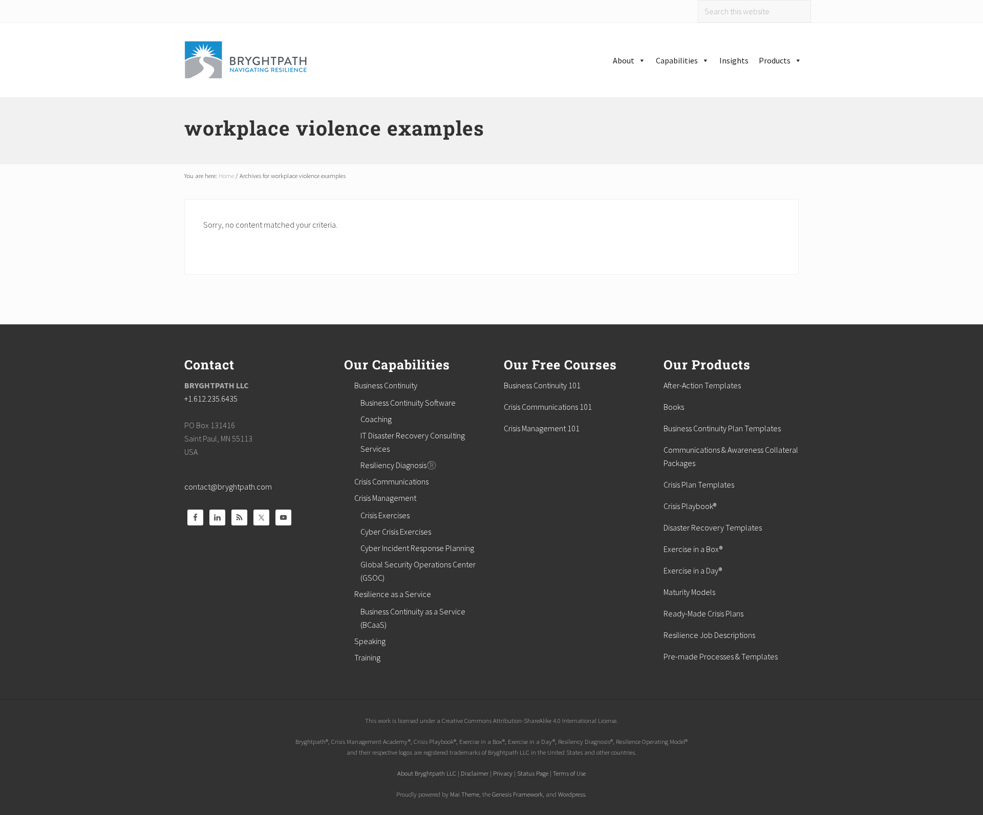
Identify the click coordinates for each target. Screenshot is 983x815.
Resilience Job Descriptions (709, 635)
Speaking (370, 641)
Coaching (376, 419)
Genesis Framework (517, 794)
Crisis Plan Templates (699, 484)
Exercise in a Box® (693, 549)
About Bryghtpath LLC (426, 773)
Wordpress (571, 794)
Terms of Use (569, 773)
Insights (734, 60)
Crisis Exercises (385, 515)
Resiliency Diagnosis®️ (398, 465)
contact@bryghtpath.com (228, 486)
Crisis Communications (391, 481)
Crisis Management (385, 498)
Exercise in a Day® (693, 570)
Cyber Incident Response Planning (417, 548)
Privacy (502, 773)
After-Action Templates (702, 385)
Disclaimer (474, 773)
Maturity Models (689, 592)
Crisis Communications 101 (548, 407)
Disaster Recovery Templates (713, 527)
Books (674, 407)
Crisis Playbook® (690, 506)
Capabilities (677, 60)
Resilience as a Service (392, 594)
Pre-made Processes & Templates (721, 656)
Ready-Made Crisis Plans (703, 613)
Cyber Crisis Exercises (395, 531)
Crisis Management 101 (542, 428)
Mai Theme (464, 794)
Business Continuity (385, 385)
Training (367, 657)
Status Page (532, 773)
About (623, 60)
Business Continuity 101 (542, 385)
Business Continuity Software (408, 403)
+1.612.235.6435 (211, 398)
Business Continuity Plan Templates (722, 428)
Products (774, 60)
